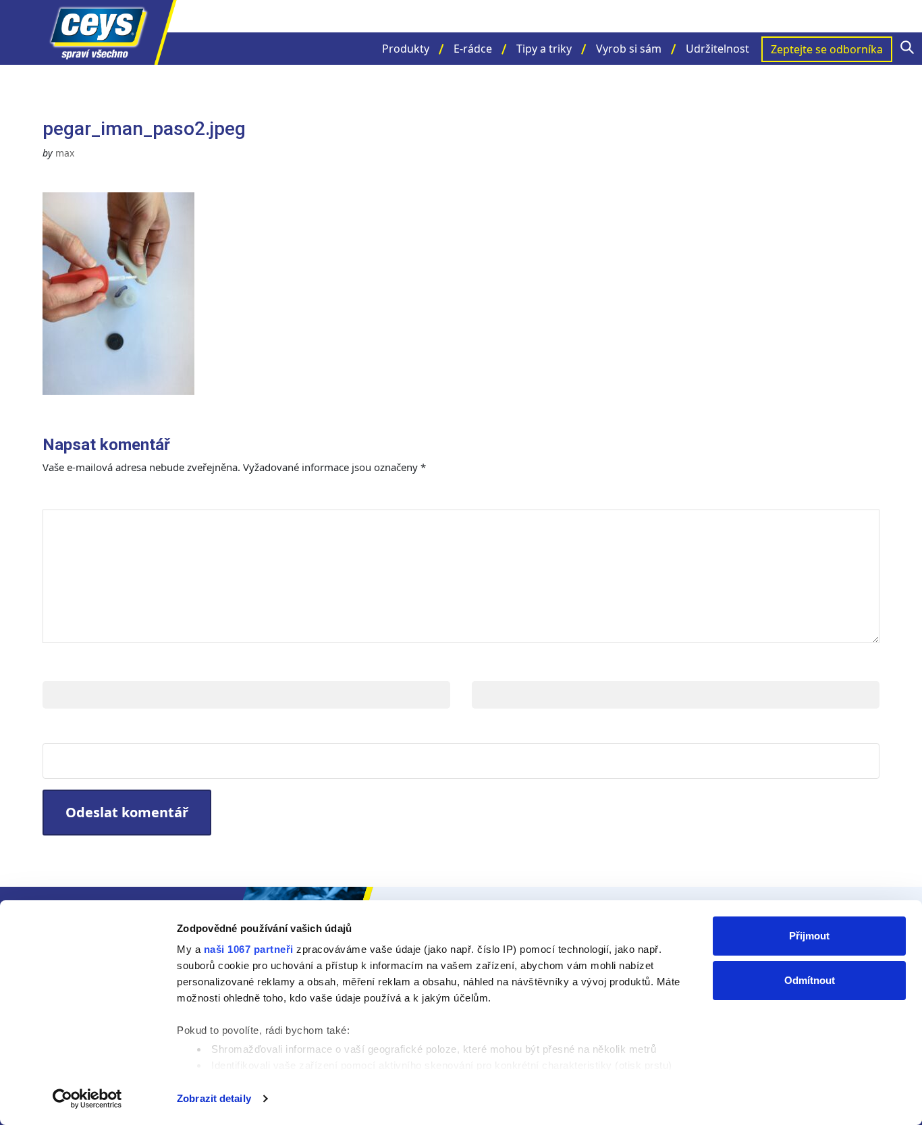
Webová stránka (97, 729)
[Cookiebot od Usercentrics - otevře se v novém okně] (87, 1099)
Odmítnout (809, 980)
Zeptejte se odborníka (827, 49)
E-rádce (473, 48)
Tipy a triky (544, 48)
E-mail (492, 667)
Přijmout (809, 935)
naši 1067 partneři (249, 949)
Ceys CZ (110, 32)
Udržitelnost (717, 48)
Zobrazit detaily (214, 1098)
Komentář (82, 496)
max (64, 152)
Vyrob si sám (628, 48)
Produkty (405, 48)
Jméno (64, 667)
